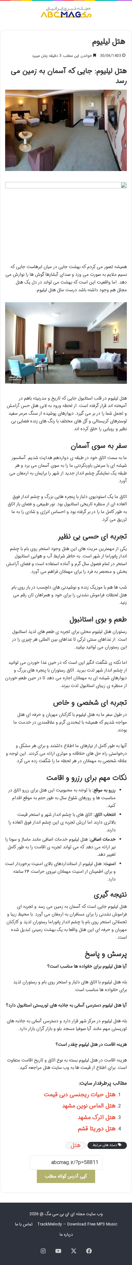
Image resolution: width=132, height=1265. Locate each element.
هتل (75, 1145)
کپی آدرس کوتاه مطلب (66, 1176)
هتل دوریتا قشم (97, 1128)
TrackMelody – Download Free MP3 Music (77, 1224)
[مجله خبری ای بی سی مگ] (66, 13)
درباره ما (66, 1234)
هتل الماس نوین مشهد (89, 1105)
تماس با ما (24, 1224)
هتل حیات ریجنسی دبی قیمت (80, 1094)
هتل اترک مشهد (97, 1117)
